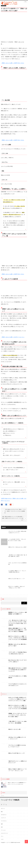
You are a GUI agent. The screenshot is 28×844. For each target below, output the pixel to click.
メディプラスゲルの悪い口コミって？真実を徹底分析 (17, 676)
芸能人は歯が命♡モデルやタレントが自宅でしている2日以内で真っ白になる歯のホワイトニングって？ (17, 670)
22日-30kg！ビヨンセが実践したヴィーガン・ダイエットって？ (17, 738)
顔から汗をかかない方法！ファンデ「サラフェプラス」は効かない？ (17, 661)
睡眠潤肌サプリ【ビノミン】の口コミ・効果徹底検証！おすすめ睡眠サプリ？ (17, 613)
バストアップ (3, 817)
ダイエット (3, 808)
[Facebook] (3, 504)
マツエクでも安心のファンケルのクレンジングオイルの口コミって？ (17, 684)
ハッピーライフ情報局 (9, 842)
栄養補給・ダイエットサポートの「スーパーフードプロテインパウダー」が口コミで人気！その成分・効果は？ (17, 715)
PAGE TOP (26, 841)
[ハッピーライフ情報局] (14, 3)
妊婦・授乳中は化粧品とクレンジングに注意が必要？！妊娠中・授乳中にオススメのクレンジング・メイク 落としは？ (12, 518)
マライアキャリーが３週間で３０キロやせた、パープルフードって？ (17, 746)
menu (25, 1)
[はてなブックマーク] (6, 504)
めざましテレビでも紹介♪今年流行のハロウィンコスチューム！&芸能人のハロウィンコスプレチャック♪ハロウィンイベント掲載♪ (17, 699)
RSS (6, 804)
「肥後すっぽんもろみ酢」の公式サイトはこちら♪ (12, 337)
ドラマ (2, 839)
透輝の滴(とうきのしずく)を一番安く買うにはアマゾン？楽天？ (17, 645)
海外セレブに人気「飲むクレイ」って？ (16, 578)
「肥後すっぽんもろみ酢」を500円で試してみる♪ (12, 63)
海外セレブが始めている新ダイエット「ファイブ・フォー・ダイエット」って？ (17, 770)
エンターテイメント (4, 833)
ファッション (3, 830)
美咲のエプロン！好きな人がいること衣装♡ (17, 547)
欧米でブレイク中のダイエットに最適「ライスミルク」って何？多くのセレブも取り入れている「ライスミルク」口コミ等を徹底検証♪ (17, 638)
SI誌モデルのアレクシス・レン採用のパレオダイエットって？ (17, 762)
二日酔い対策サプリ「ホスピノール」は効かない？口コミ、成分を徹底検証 (17, 722)
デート (2, 836)
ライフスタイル (3, 820)
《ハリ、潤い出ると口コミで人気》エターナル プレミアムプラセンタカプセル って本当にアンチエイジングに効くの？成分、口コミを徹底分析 (17, 623)
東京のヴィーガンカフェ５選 (14, 729)
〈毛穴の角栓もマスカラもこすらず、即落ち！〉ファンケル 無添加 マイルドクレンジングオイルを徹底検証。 (15, 511)
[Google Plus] (12, 504)
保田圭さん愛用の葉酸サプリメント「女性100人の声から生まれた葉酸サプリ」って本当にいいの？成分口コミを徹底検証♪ (17, 630)
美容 (2, 811)
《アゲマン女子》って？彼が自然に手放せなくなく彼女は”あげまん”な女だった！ (17, 653)
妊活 (2, 827)
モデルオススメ (3, 814)
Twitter (1, 804)
